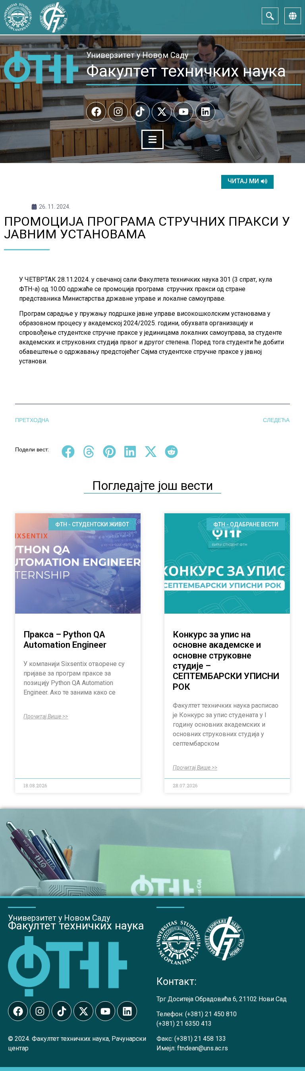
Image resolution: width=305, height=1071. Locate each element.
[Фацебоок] (96, 112)
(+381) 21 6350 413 (184, 1023)
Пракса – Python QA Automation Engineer (64, 640)
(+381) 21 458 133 (200, 1038)
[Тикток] (140, 112)
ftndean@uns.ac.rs (202, 1048)
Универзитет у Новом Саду (137, 55)
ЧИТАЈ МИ (243, 181)
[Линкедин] (205, 112)
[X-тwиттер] (162, 112)
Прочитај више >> (45, 716)
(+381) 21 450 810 (211, 1014)
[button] (68, 451)
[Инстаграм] (118, 112)
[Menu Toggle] (152, 139)
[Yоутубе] (183, 112)
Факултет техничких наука (186, 71)
